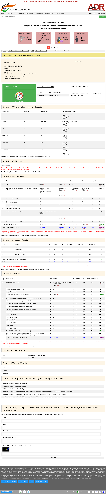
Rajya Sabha (29, 13)
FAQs (46, 481)
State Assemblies (19, 13)
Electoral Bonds (49, 13)
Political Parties (39, 13)
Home (2, 13)
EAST (32, 51)
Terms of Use (39, 481)
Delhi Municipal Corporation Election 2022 (18, 51)
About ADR (92, 13)
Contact (31, 481)
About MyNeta (101, 13)
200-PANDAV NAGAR (41, 51)
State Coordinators (23, 481)
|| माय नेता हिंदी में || (60, 13)
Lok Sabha (9, 13)
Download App (71, 492)
